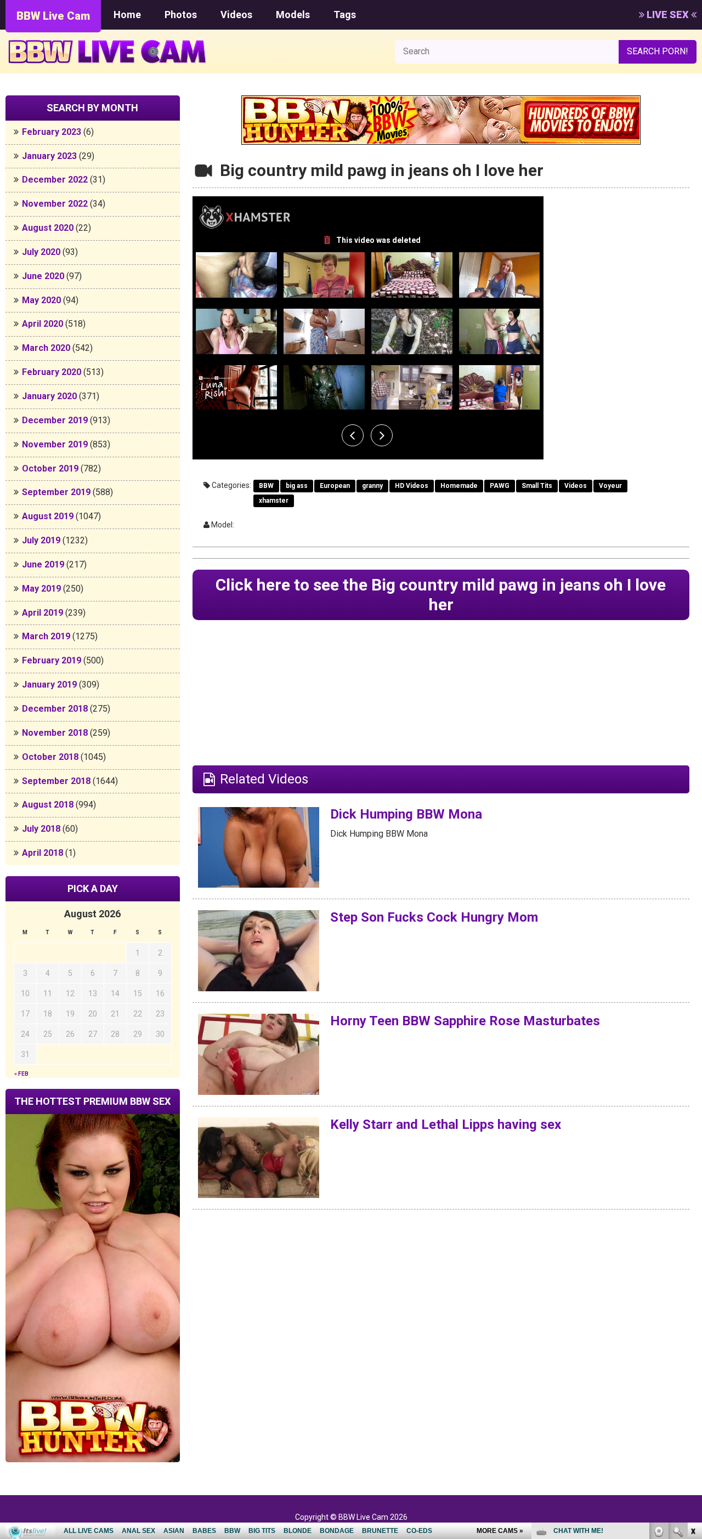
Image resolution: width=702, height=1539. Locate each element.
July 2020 (41, 252)
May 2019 (41, 588)
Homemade (459, 486)
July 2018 (41, 829)
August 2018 (47, 804)
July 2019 (41, 540)
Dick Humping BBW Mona (406, 814)
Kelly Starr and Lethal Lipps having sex (445, 1124)
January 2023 (49, 156)
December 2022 (55, 179)
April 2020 (42, 324)
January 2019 (49, 684)
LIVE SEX (667, 14)
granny (372, 486)
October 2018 (50, 757)
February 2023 (51, 132)
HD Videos (411, 486)
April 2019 (42, 612)
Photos (181, 14)
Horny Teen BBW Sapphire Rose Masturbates (465, 1021)
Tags (344, 14)
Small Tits (537, 486)
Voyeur (610, 486)
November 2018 (55, 733)
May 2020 (41, 300)
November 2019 (55, 444)
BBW (266, 486)
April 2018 (42, 853)
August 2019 (47, 516)
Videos (236, 14)
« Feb (21, 1074)
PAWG (499, 486)
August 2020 (47, 228)
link (692, 1368)
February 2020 (51, 372)
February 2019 (51, 660)
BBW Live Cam (53, 15)
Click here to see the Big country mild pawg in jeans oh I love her (441, 594)
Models (293, 14)
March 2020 (46, 348)
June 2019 (43, 564)
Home (127, 14)
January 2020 (49, 396)
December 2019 (55, 420)
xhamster (273, 500)
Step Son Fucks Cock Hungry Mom (434, 917)
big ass (297, 486)
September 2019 (56, 492)
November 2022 (55, 203)
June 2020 (43, 276)
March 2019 (46, 636)
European (335, 486)
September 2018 (56, 781)
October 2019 (50, 468)
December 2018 (55, 708)
